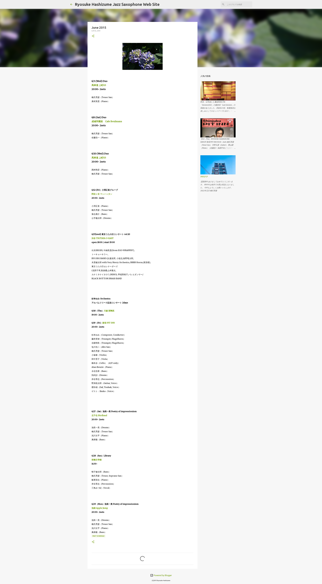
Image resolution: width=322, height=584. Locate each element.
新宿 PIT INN (108, 323)
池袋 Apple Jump (100, 508)
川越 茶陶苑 (109, 310)
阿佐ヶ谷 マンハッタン (102, 194)
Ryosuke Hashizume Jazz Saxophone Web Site (117, 4)
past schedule (98, 536)
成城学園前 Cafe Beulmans (107, 121)
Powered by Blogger (162, 575)
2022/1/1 (204, 177)
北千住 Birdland (99, 415)
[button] (93, 36)
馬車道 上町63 (99, 85)
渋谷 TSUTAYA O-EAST (103, 238)
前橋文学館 (97, 459)
